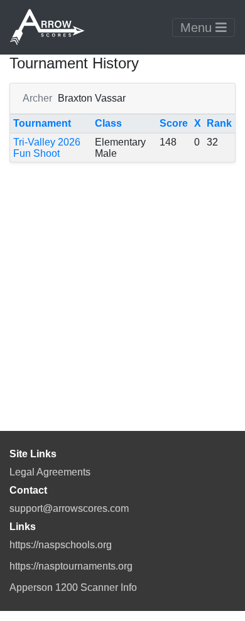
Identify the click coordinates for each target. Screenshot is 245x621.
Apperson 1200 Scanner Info (73, 587)
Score (174, 123)
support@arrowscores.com (69, 508)
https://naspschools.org (60, 544)
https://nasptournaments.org (71, 566)
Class (108, 123)
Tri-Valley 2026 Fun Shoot (46, 148)
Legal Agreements (49, 472)
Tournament (42, 123)
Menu (197, 27)
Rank (219, 123)
